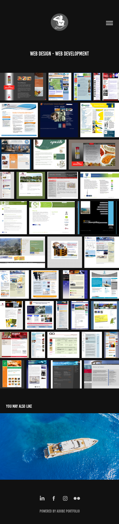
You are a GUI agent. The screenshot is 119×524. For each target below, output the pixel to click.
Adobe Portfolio (68, 511)
